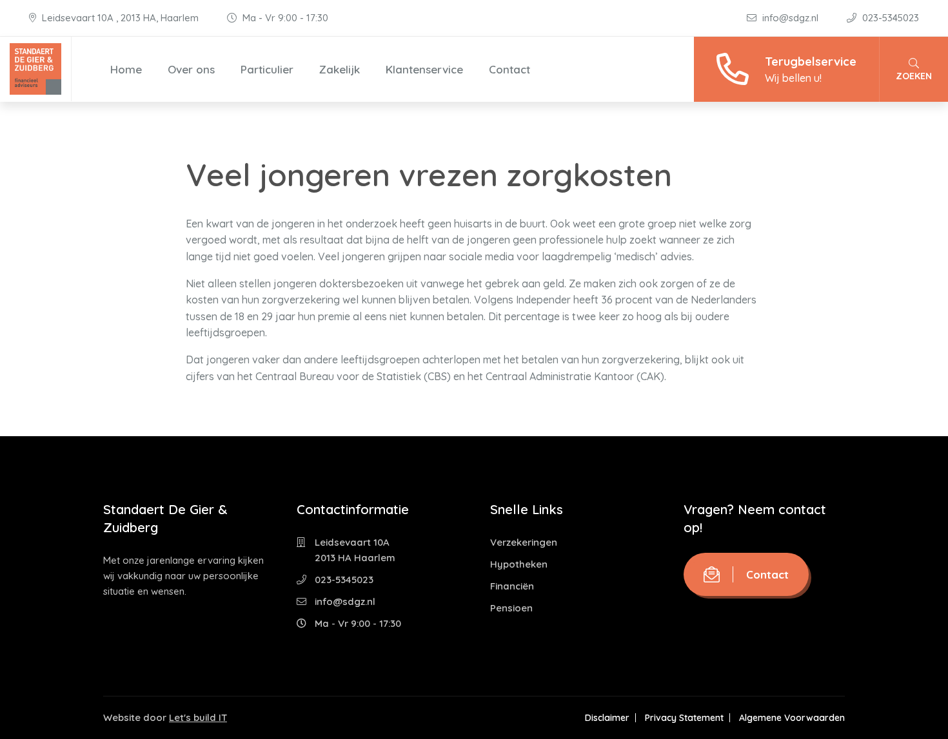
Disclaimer (607, 718)
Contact (509, 69)
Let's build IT (198, 717)
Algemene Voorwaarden (792, 718)
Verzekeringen (523, 542)
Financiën (512, 586)
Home (126, 69)
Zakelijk (339, 69)
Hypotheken (519, 564)
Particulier (267, 69)
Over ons (191, 69)
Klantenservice (424, 69)
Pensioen (511, 608)
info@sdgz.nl (790, 18)
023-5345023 (889, 18)
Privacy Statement (684, 718)
